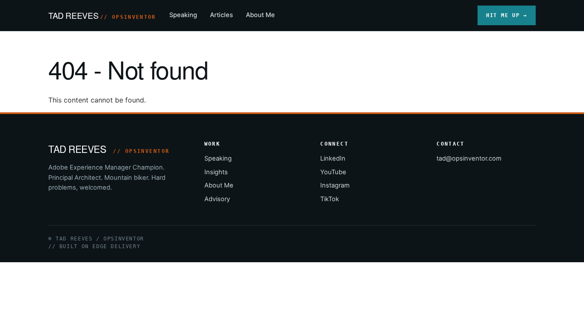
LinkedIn (332, 158)
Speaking (183, 15)
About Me (260, 15)
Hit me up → (506, 15)
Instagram (335, 185)
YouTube (333, 172)
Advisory (217, 199)
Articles (221, 15)
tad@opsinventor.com (469, 158)
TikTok (329, 199)
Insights (216, 172)
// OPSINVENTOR (128, 17)
